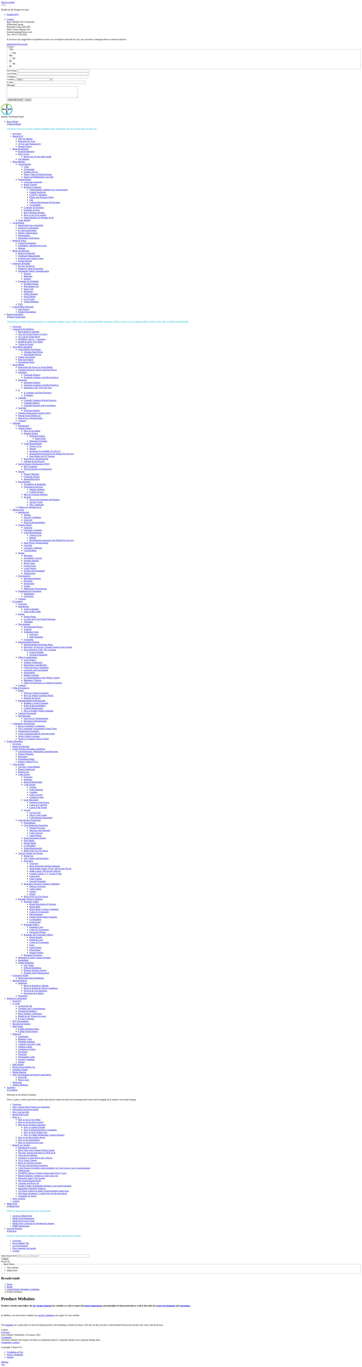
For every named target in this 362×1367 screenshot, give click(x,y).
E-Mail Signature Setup (28, 1029)
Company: (11, 76)
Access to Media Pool (22, 1216)
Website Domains (37, 436)
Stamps (21, 1062)
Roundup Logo (36, 927)
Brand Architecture (20, 251)
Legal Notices (30, 568)
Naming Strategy (31, 560)
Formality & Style (32, 210)
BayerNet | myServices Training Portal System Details (48, 647)
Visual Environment (27, 243)
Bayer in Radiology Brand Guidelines (41, 988)
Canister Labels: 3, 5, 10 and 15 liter (45, 873)
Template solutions (26, 1041)
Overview (16, 133)
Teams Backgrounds (33, 848)
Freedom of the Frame (39, 802)
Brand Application (15, 314)
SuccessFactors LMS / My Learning (40, 650)
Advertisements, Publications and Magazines (38, 751)
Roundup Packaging (33, 955)
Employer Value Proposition (30, 268)
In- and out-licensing (27, 230)
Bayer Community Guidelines (31, 726)
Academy (11, 1087)
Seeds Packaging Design (35, 838)
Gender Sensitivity (37, 192)
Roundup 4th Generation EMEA (38, 935)
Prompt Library (25, 146)
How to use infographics (29, 1140)
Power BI (22, 1077)
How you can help (20, 1112)
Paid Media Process (32, 354)
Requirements (24, 716)
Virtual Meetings (31, 301)
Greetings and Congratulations (31, 1008)
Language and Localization (36, 670)
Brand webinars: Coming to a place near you (38, 1175)
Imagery (27, 279)
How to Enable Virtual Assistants (38, 711)
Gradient (33, 792)
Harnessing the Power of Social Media (35, 367)
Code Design (24, 774)
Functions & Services (33, 487)
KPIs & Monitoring (32, 968)
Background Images (21, 1024)
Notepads (22, 1054)
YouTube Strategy (32, 410)
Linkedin (22, 398)
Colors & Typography (39, 912)
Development (24, 482)
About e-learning (31, 609)
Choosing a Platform (33, 548)
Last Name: (12, 73)
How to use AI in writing (35, 215)
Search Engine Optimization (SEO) (34, 464)
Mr (14, 63)
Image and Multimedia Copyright (38, 177)
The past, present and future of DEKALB (36, 1153)
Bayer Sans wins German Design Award (36, 1150)
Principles (28, 555)
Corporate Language (33, 182)
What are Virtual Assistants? (36, 693)
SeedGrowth (23, 1170)
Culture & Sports (25, 344)
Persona (27, 273)
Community (6, 1337)
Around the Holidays (27, 1011)
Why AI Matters (25, 139)
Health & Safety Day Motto (30, 342)
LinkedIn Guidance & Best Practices (40, 400)
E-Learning (17, 601)
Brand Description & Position (42, 904)
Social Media (29, 296)
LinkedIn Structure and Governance (40, 405)
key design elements (42, 1306)
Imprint (32, 448)
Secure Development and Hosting (44, 499)
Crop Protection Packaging (36, 825)
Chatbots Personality (27, 713)
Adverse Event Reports (34, 461)
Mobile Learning (31, 675)
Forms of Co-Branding (28, 228)
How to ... (16, 1117)
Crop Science (18, 764)
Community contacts (10, 1342)
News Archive (18, 1198)
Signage (21, 248)
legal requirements (93, 1306)
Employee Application (17, 998)
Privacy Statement (15, 1354)
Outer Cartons (35, 879)
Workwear (17, 1082)
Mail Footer (17, 1026)
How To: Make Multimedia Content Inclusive (44, 1135)
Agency (32, 891)
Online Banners (31, 294)
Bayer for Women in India (29, 1163)
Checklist (28, 545)
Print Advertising (25, 359)
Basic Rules (40, 438)
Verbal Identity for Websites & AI (39, 217)
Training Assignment (33, 662)
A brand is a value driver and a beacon (35, 1158)
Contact (10, 19)
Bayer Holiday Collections (30, 1013)
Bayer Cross (23, 154)
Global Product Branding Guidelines (28, 749)
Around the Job (25, 1006)
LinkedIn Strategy (32, 403)
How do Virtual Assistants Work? (39, 695)
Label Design (35, 835)
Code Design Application (29, 820)
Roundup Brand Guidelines (30, 899)
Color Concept (36, 795)
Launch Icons (30, 566)
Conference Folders (27, 1049)
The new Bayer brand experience (33, 1165)
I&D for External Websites (36, 494)
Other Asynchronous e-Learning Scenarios (43, 683)
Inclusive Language (32, 187)
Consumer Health (20, 975)
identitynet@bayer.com (17, 44)
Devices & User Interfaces (35, 991)
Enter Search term (9, 1256)
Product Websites (31, 474)
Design (21, 471)
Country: (11, 79)
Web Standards (36, 637)
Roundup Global (31, 901)
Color (26, 167)
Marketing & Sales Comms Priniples (34, 957)
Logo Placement (31, 800)
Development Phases (33, 627)
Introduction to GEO (27, 1147)
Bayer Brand (12, 121)
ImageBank (23, 960)
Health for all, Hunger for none (32, 1016)
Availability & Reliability (35, 484)
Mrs (14, 53)
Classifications (30, 550)
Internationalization (32, 578)
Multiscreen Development (35, 588)
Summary (28, 779)
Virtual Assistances (20, 688)
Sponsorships (24, 235)
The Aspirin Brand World (29, 1181)
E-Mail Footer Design (28, 1031)
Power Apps (23, 1080)
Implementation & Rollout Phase (38, 644)
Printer (32, 894)
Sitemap (4, 1362)
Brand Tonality (30, 184)
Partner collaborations (27, 233)
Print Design (35, 950)
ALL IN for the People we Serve (32, 334)
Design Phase (30, 616)
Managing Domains (38, 441)
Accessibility (35, 205)
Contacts (22, 420)
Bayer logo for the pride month (37, 156)
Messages (28, 276)
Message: (11, 85)
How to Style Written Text (35, 1132)
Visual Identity (24, 164)
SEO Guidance (30, 466)
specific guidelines (46, 1315)
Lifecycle (28, 520)
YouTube (22, 408)
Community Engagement (23, 723)
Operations (29, 596)
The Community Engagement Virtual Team (37, 728)
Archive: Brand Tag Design (30, 853)
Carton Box (34, 876)
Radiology (22, 983)
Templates (28, 622)
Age (31, 200)
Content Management (33, 708)
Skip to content (8, 2)
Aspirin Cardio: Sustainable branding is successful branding (44, 1186)
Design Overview (37, 828)
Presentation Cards (26, 1057)
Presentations (29, 823)
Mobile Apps (18, 510)
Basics (21, 690)
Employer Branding (21, 263)
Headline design (31, 284)
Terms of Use (35, 446)
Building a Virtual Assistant (36, 703)
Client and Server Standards (36, 667)
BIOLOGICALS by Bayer (36, 851)
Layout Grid (34, 812)
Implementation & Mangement (31, 700)
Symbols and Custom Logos (30, 258)
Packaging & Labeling (34, 993)
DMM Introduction (21, 1226)
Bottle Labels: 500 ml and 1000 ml (44, 871)
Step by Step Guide (38, 815)
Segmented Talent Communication (33, 271)
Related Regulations (27, 312)
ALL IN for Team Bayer (29, 336)
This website (12, 1267)
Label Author (35, 889)
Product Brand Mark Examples (43, 917)
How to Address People (34, 1127)
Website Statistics (37, 489)
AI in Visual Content (27, 1160)
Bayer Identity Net (20, 1243)
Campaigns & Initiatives (23, 329)
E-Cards (16, 1003)
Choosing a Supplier (33, 530)
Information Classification (35, 665)
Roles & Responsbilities (34, 522)
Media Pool (12, 1203)
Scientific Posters (20, 1069)
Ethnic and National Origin (41, 197)
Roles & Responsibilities (35, 705)
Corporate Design (32, 476)
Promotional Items (26, 362)
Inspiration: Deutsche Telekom (31, 1188)
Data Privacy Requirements (30, 418)
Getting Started (25, 428)
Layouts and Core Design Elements (39, 619)
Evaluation (28, 639)
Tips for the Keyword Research (38, 469)
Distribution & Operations (29, 591)
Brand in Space (19, 240)
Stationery (16, 1034)
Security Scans (36, 502)
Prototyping (29, 583)
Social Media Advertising (29, 349)
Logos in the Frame (38, 807)
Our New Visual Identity (29, 767)
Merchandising (36, 914)
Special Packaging (37, 881)
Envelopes (22, 1052)
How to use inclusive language (32, 1125)
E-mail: (10, 82)
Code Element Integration (40, 817)
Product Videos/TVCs (28, 761)
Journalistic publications (28, 238)
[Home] (6, 114)
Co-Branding (18, 223)
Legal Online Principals (23, 307)
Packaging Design (37, 932)
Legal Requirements (33, 443)
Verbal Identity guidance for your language (48, 189)
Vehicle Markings (20, 1085)
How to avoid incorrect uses (30, 1142)
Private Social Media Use (29, 415)
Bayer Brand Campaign (28, 331)
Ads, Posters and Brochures (36, 858)
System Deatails (36, 652)
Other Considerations (27, 657)
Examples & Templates (28, 281)
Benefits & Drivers (32, 698)
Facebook (22, 372)
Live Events (29, 299)
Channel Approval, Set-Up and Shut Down (37, 370)
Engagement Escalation (28, 731)
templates (9, 1325)
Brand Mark (34, 907)
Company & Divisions (34, 207)
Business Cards (25, 1039)
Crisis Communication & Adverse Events (36, 733)
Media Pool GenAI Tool (23, 1221)
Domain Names (31, 433)
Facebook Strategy (32, 375)
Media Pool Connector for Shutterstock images (33, 1223)
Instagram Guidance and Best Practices (41, 385)
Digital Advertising (26, 357)
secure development (165, 1306)
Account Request (14, 1228)
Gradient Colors (36, 797)
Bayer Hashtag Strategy (34, 212)
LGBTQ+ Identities (38, 195)
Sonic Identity (24, 220)
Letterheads (23, 1036)
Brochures (28, 291)
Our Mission (23, 159)
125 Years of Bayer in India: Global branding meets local (43, 1191)
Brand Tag (28, 856)
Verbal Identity (24, 179)
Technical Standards (38, 655)
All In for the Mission (27, 1155)
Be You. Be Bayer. (26, 266)
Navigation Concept (33, 558)
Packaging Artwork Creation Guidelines (42, 884)
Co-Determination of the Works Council (42, 678)
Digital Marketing (26, 963)
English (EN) (13, 14)
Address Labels (25, 1047)
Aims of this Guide (32, 611)
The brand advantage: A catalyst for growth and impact (42, 1193)
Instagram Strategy (32, 382)
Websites (16, 423)
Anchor (32, 787)
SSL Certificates (36, 504)
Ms (14, 58)
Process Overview (37, 886)
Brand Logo (23, 772)
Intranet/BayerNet (32, 479)
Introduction (23, 426)
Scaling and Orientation (34, 571)
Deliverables (29, 672)
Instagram (22, 380)
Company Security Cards (29, 1044)
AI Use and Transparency (29, 144)
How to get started (32, 431)
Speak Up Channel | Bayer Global (33, 739)
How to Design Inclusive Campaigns (40, 1130)
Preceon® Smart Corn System (31, 1178)
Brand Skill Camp (20, 1114)
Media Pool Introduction (23, 1218)
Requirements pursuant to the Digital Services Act (51, 454)
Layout (27, 810)
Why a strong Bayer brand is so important (31, 1107)
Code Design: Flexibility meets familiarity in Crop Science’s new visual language (54, 1168)
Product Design (36, 952)
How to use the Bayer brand (30, 1122)
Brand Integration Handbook (31, 978)
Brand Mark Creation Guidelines (44, 909)
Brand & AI (17, 136)
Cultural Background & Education (44, 202)
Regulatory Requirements (35, 721)
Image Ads (28, 289)
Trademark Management (29, 256)
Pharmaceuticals (19, 980)
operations (185, 1306)
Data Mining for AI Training (42, 456)
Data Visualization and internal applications (31, 1074)
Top (3, 1364)
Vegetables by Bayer (27, 1196)
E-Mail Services (36, 492)
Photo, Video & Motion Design (38, 174)
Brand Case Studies (21, 1145)
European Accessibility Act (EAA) (44, 451)
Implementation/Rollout (28, 642)
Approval (28, 527)
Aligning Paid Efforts (33, 352)
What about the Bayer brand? (25, 1109)
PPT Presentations (20, 1021)
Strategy (27, 515)
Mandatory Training (33, 680)
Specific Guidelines (32, 517)
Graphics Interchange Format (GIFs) (34, 413)
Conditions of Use (15, 1352)
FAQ (20, 304)
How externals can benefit (24, 1248)
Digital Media (30, 843)
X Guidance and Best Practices (37, 392)
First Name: (12, 70)
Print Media (29, 840)
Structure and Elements (39, 830)
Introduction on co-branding (30, 225)
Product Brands (25, 261)
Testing (27, 586)
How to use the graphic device (31, 1137)
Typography (29, 169)
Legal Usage (35, 922)
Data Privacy (24, 309)
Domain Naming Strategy (35, 970)
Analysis (28, 629)
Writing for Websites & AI (29, 507)
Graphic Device (31, 172)
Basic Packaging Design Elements (44, 866)
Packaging (22, 756)
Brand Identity (18, 161)
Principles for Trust (26, 141)
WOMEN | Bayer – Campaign (31, 339)
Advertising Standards (22, 347)
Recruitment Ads (31, 286)
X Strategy (28, 395)
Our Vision (29, 965)
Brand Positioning (20, 149)
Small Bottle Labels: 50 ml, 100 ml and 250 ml (50, 868)
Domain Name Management (36, 973)
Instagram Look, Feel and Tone (38, 387)
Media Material (19, 1072)
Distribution (29, 594)
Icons (31, 945)
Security (27, 497)
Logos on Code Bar (38, 805)
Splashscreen (29, 573)
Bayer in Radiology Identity (36, 985)
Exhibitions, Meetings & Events (32, 245)
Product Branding (15, 741)
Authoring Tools (31, 632)
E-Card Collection (26, 1019)
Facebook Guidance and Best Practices (41, 377)
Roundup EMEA (31, 924)
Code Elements (36, 789)
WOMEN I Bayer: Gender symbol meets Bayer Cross (42, 1173)
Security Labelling (26, 1059)
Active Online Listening (29, 736)
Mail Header (18, 1064)
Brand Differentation (33, 782)
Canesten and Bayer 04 (28, 1183)
